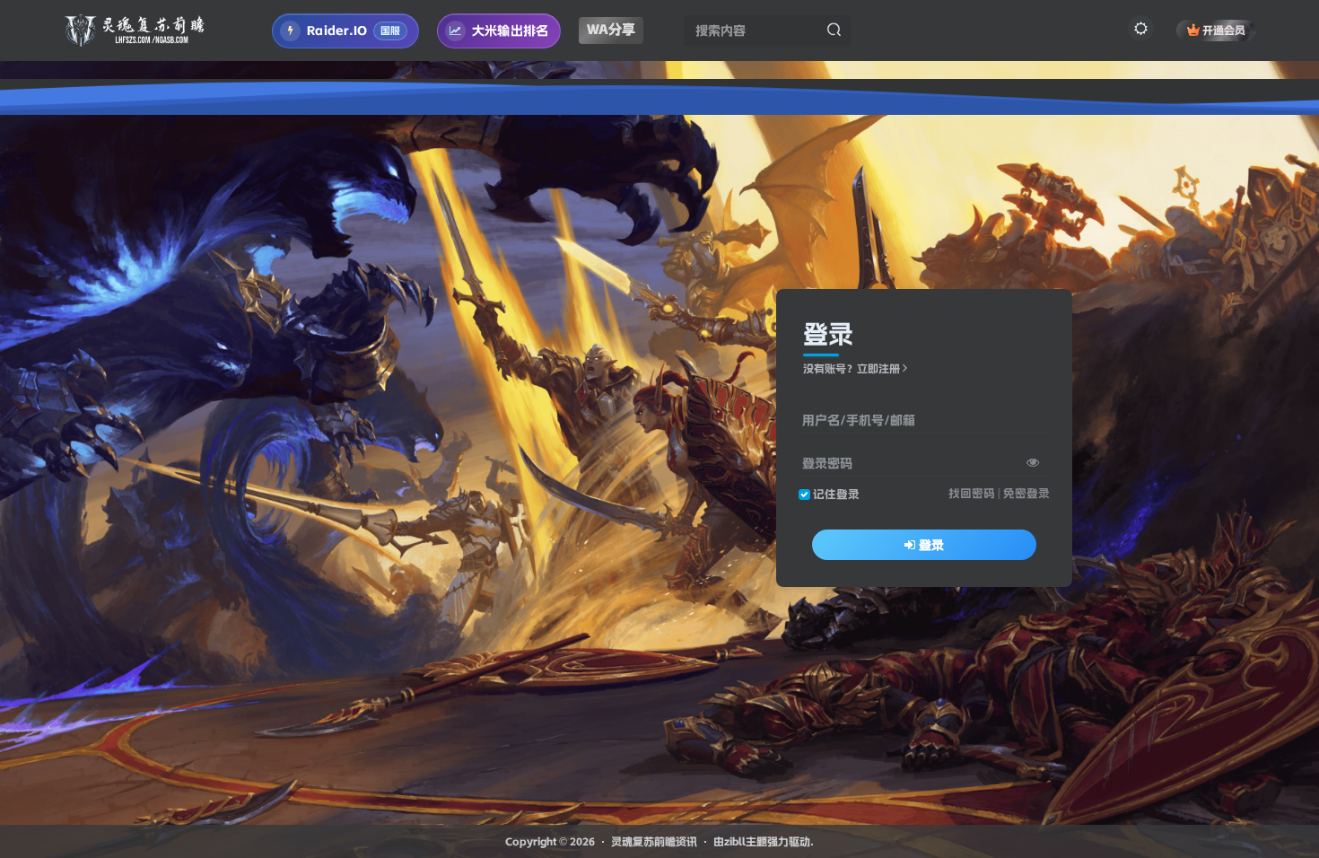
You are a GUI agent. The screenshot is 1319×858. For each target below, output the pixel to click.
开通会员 (1223, 30)
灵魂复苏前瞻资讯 (654, 841)
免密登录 (1026, 493)
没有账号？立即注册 (851, 368)
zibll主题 (745, 841)
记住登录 (836, 494)
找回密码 (971, 493)
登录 (931, 545)
